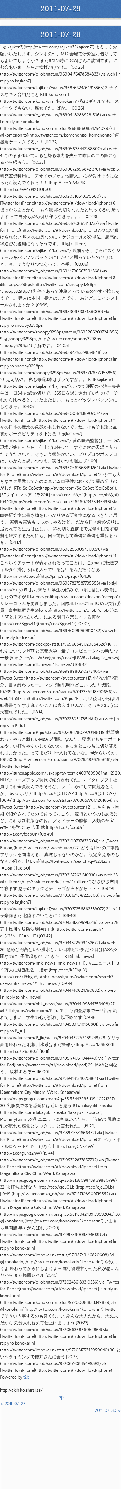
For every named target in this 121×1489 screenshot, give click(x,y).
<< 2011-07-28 (13, 1403)
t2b (26, 1377)
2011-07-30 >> (108, 1410)
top (60, 1397)
